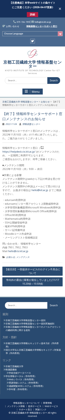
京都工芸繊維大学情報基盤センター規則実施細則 (30, 323)
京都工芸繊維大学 (14, 366)
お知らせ (45, 101)
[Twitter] (32, 41)
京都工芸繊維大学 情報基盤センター (32, 64)
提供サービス (34, 406)
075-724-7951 (23, 22)
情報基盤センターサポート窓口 (41, 26)
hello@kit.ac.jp (39, 190)
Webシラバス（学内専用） (22, 379)
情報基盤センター (31, 124)
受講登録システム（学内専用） (24, 382)
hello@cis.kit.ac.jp (43, 22)
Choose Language (13, 33)
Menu (36, 91)
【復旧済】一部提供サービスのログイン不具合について (32, 271)
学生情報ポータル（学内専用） (21, 376)
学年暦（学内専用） (19, 389)
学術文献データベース (20, 372)
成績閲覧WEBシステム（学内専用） (27, 385)
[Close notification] (60, 9)
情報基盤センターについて (26, 403)
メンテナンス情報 (16, 406)
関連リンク (40, 410)
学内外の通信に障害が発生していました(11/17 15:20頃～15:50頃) (32, 281)
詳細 (32, 14)
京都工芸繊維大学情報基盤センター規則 (25, 320)
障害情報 (47, 403)
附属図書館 (11, 369)
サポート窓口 (25, 410)
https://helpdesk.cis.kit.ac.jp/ (18, 151)
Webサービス (51, 406)
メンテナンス (23, 257)
